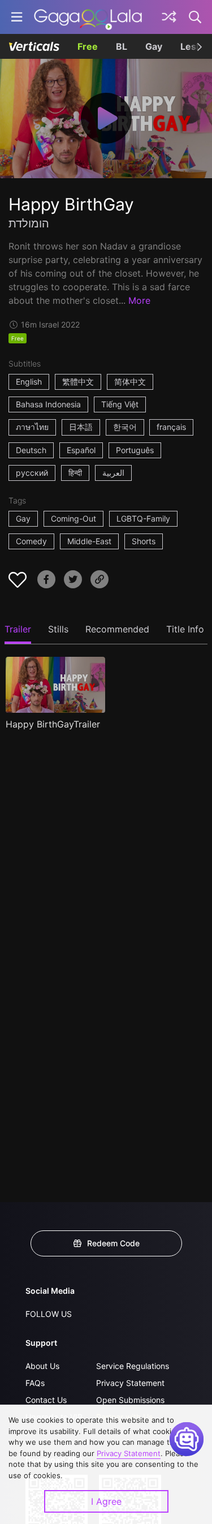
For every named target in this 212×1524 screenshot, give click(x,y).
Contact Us (46, 1400)
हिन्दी (75, 472)
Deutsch (31, 450)
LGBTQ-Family (143, 518)
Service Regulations (132, 1366)
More (139, 300)
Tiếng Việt (120, 404)
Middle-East (89, 541)
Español (81, 450)
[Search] (195, 17)
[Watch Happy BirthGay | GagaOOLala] (88, 17)
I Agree (106, 1501)
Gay (153, 46)
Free (87, 46)
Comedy (31, 541)
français (171, 427)
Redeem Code (113, 1243)
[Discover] (169, 17)
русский (32, 472)
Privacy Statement (130, 1383)
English (29, 381)
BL (121, 46)
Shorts (143, 541)
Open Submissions (130, 1400)
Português (135, 450)
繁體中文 (78, 381)
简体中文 (130, 381)
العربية (113, 472)
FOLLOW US (48, 1314)
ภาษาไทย (32, 427)
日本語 (81, 427)
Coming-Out (73, 518)
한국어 (125, 427)
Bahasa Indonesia (48, 404)
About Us (42, 1366)
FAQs (35, 1383)
